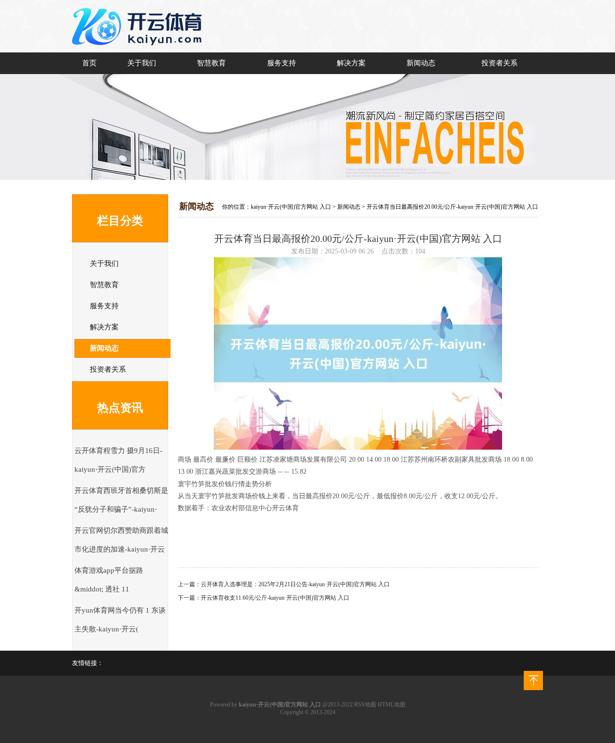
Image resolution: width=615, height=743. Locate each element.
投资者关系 (499, 63)
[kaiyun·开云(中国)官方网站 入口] (139, 51)
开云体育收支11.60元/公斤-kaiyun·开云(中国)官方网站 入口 (275, 597)
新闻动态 (420, 63)
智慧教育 (211, 63)
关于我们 (141, 63)
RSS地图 (365, 704)
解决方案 (351, 63)
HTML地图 (392, 704)
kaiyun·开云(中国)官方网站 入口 (291, 206)
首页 (89, 63)
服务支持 (281, 63)
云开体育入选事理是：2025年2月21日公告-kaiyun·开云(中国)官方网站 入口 (295, 584)
